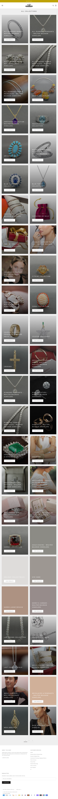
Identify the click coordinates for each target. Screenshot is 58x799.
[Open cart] (55, 5)
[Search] (53, 5)
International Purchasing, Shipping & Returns (38, 758)
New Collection (33, 767)
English (18, 789)
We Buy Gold (29, 1)
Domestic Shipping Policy (34, 756)
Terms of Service (33, 760)
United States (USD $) (8, 789)
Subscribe (6, 782)
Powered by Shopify (6, 793)
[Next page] (32, 740)
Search (31, 752)
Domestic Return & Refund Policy (36, 754)
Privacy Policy (32, 761)
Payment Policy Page (34, 763)
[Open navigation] (2, 5)
